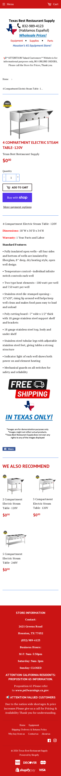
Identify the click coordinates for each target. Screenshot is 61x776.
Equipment (34, 725)
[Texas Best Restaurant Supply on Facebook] (49, 741)
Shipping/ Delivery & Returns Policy (29, 729)
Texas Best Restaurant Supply (33, 750)
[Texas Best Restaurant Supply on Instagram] (55, 741)
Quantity (7, 171)
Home (5, 79)
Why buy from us (16, 733)
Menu (10, 4)
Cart (55, 4)
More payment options (17, 207)
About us (46, 733)
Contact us (33, 733)
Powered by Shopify (29, 754)
